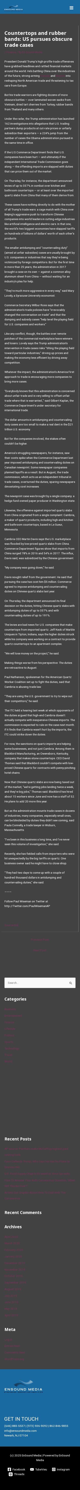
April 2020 (11, 1236)
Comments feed (14, 1352)
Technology (11, 1048)
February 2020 (13, 1249)
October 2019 (13, 1276)
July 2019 (10, 1295)
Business (10, 1009)
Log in (8, 1339)
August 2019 (12, 1289)
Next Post (39, 950)
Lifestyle (9, 1028)
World (8, 1061)
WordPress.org (14, 1359)
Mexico (60, 75)
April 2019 (11, 1315)
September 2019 (15, 1282)
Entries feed (12, 1346)
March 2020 (12, 1243)
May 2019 (10, 1308)
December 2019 (14, 1263)
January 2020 (13, 1256)
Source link (11, 925)
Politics (9, 1035)
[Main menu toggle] (71, 8)
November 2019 (14, 1269)
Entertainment (13, 1015)
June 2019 (11, 1302)
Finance (11, 52)
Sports (8, 1042)
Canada (45, 75)
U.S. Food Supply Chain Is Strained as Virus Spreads (37, 1173)
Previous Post (40, 939)
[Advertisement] (36, 1099)
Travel (8, 1054)
